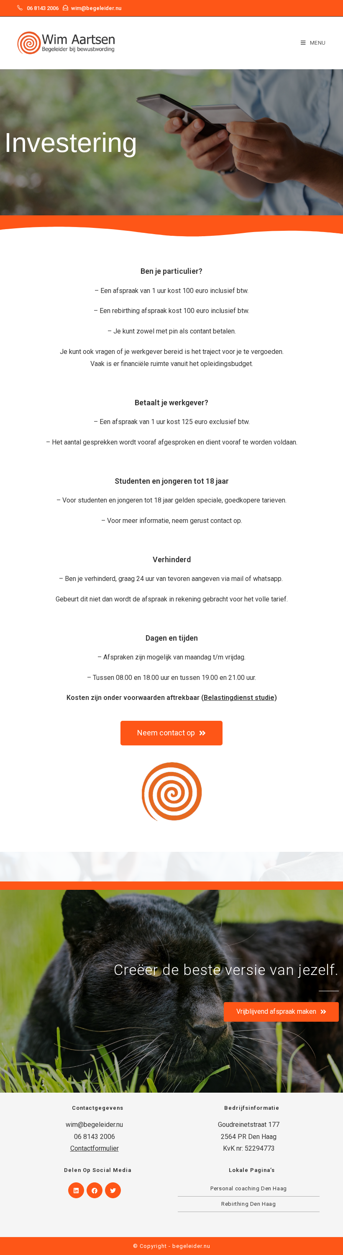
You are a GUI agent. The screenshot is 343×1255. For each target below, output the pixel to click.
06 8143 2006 (43, 8)
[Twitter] (113, 1190)
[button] (171, 733)
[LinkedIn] (76, 1190)
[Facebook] (94, 1190)
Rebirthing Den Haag (248, 1204)
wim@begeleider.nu (96, 8)
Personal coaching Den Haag (248, 1188)
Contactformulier (94, 1148)
